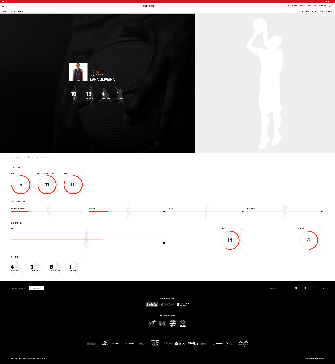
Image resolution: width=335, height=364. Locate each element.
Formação (302, 6)
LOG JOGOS (35, 157)
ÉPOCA (12, 157)
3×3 (315, 6)
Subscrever (36, 288)
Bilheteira (294, 6)
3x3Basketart (322, 6)
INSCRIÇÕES (27, 157)
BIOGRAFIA (43, 157)
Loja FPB (287, 6)
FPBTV (309, 6)
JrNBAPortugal (331, 6)
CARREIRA (19, 157)
